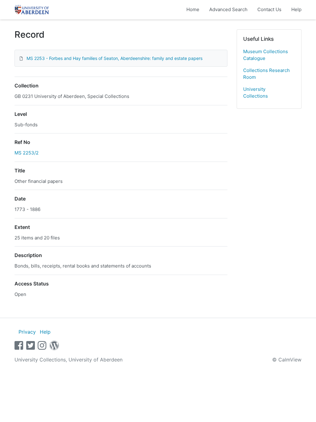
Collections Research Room (266, 73)
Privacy (27, 332)
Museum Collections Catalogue (265, 55)
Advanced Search (228, 9)
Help (296, 9)
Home (192, 9)
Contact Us (269, 9)
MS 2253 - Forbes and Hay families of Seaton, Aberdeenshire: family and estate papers (114, 58)
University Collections (255, 92)
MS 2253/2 (27, 153)
